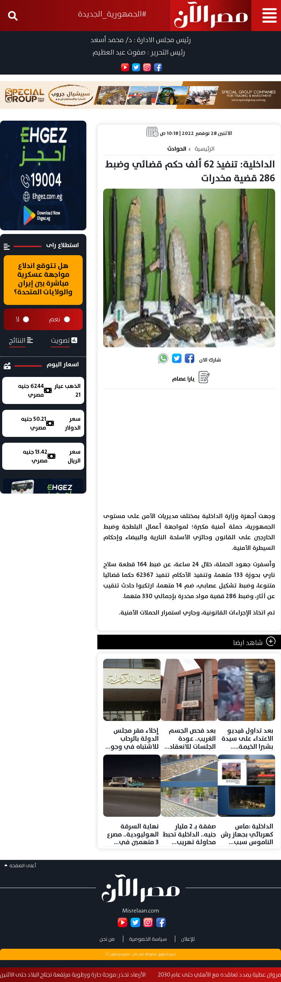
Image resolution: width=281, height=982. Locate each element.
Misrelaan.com (140, 910)
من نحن (107, 939)
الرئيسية (204, 148)
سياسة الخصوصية (148, 939)
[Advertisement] (189, 451)
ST (107, 954)
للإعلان (188, 939)
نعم (54, 319)
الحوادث (176, 148)
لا (17, 319)
